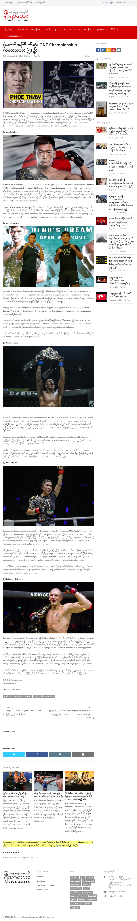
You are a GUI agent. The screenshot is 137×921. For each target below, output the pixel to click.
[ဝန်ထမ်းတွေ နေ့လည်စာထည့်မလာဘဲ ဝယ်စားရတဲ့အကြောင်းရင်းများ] (101, 144)
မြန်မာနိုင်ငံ (92, 896)
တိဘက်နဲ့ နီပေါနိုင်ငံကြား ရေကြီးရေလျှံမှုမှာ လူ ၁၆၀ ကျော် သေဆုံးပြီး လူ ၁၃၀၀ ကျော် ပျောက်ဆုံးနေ (120, 88)
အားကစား (73, 29)
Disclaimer (41, 881)
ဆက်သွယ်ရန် (40, 2)
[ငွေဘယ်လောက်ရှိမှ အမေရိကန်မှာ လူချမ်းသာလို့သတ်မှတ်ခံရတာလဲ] (101, 218)
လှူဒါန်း (73, 900)
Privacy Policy (42, 889)
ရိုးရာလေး (17, 917)
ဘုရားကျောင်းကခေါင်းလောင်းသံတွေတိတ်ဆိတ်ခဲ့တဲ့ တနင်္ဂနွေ (119, 280)
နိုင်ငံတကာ (22, 29)
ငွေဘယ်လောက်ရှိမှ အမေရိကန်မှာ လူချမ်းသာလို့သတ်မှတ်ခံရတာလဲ (120, 222)
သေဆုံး (82, 900)
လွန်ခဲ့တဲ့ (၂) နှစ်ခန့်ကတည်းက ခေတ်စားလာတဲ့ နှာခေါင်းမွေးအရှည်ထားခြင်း (121, 183)
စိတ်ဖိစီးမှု (86, 885)
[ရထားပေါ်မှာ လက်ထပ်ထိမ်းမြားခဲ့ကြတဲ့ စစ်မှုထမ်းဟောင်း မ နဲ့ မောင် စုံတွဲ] (101, 160)
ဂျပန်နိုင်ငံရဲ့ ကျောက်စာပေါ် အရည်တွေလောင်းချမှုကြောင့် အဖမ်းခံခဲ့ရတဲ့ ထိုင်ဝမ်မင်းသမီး (120, 69)
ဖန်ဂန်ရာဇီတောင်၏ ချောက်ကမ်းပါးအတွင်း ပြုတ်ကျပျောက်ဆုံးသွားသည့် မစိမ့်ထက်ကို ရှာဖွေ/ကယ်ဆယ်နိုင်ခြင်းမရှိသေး (121, 241)
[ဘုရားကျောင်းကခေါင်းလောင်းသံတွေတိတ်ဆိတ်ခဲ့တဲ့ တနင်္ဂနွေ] (101, 277)
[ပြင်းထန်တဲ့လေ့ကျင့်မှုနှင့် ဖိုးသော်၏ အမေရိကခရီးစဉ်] (17, 773)
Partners (40, 876)
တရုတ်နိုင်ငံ (75, 892)
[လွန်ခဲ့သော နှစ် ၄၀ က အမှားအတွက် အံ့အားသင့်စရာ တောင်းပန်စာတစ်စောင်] (101, 103)
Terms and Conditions (46, 885)
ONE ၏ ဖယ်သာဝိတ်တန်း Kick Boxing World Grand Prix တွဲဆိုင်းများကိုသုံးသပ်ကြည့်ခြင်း (120, 262)
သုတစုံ (86, 29)
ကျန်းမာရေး (100, 29)
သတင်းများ (9, 2)
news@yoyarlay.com (117, 892)
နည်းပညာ (59, 29)
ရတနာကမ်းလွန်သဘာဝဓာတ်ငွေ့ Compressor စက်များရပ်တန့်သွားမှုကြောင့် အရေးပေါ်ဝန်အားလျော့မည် (121, 202)
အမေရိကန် (75, 903)
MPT (82, 877)
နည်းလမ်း (75, 896)
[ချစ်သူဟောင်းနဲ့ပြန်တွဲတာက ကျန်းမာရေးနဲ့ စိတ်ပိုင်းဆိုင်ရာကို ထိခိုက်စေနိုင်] (101, 128)
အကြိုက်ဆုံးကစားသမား (44, 696)
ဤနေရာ (59, 845)
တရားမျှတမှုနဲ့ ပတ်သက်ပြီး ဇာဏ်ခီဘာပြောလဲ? (120, 295)
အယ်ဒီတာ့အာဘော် (13, 36)
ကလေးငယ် (75, 881)
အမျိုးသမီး (86, 903)
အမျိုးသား (75, 907)
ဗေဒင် (48, 29)
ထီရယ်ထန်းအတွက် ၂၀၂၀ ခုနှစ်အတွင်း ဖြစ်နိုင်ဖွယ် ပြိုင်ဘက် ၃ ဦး (48, 794)
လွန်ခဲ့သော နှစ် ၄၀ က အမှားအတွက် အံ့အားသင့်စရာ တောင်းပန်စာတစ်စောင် (121, 106)
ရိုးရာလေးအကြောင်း (24, 2)
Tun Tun (37, 56)
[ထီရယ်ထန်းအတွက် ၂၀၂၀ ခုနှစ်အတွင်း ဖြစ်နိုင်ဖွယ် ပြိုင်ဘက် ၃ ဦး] (48, 773)
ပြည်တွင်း (9, 29)
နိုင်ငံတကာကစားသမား (13, 696)
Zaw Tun (125, 96)
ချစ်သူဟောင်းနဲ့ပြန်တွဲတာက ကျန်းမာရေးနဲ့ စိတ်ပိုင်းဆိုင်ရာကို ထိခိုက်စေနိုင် (121, 131)
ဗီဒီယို (113, 29)
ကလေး (90, 877)
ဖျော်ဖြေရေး (36, 29)
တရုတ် (86, 888)
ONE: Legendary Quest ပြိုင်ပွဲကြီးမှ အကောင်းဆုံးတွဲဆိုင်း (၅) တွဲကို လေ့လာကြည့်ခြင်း (78, 796)
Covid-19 (74, 877)
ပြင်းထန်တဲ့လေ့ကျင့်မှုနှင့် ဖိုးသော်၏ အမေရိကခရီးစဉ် (15, 794)
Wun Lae (125, 77)
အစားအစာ (91, 900)
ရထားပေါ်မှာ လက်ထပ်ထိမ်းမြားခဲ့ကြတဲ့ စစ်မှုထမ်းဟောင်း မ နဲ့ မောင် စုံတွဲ (121, 165)
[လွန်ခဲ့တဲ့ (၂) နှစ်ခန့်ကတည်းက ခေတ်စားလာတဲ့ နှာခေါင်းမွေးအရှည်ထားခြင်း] (101, 180)
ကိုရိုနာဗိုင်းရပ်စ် (88, 881)
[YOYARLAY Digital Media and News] (18, 16)
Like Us (107, 2)
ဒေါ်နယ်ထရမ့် (87, 892)
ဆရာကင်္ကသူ (76, 888)
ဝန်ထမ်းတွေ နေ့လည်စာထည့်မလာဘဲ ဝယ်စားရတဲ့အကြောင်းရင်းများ (120, 147)
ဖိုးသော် (28, 696)
